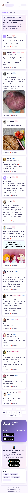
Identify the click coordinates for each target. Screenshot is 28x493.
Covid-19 (6, 474)
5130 (19, 412)
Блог (14, 8)
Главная (8, 2)
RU (19, 5)
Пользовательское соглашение (14, 491)
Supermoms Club (4, 12)
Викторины (8, 8)
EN (25, 5)
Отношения (6, 477)
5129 (14, 412)
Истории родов (15, 477)
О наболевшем (13, 474)
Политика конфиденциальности (14, 489)
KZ (22, 5)
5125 (18, 409)
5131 (24, 412)
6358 (11, 415)
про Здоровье (7, 480)
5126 (23, 409)
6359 (16, 415)
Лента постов (9, 5)
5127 (4, 412)
